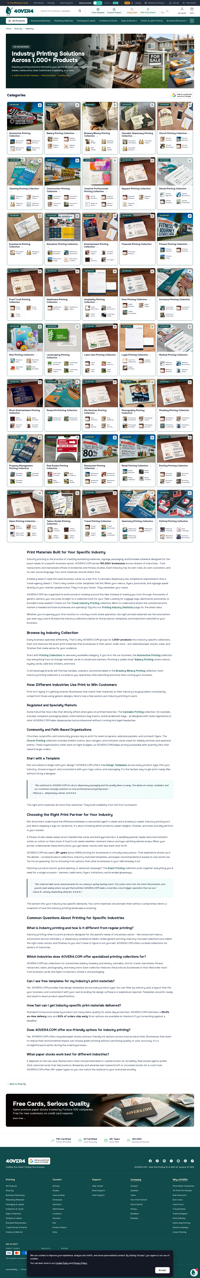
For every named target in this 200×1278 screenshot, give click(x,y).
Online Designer (180, 1213)
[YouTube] (164, 1161)
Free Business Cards (19, 3)
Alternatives (58, 1209)
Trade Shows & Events (16, 1227)
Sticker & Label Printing (152, 20)
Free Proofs (178, 1204)
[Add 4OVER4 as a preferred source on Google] (182, 95)
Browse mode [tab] (85, 3)
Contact (134, 1186)
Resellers (134, 1213)
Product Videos (59, 1227)
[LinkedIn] (185, 1161)
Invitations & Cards (108, 20)
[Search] (79, 11)
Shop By (51, 3)
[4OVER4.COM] (20, 11)
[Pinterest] (192, 1161)
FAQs (55, 1232)
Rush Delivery (179, 1218)
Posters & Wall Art (14, 1232)
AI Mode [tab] (107, 3)
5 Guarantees (179, 1209)
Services (56, 1218)
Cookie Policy (62, 1263)
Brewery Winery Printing (130, 670)
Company (135, 1179)
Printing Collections (50, 655)
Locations (57, 1213)
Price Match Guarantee (183, 1186)
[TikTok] (157, 1161)
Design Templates (116, 765)
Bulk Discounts (179, 1195)
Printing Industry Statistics (118, 607)
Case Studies (59, 1195)
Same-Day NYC (66, 3)
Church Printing (36, 740)
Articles (176, 3)
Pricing (133, 1209)
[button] (194, 1273)
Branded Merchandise (177, 20)
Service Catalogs (180, 1227)
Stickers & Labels (14, 1218)
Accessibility (11, 1269)
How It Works (136, 1204)
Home (8, 28)
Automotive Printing (148, 655)
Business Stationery (40, 20)
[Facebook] (150, 1161)
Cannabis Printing (133, 711)
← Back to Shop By (16, 1084)
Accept (162, 1270)
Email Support (98, 1190)
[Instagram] (178, 1161)
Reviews (134, 1218)
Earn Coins (178, 1199)
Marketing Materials (63, 20)
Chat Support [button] (98, 1195)
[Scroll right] (167, 11)
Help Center (191, 3)
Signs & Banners (129, 20)
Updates (134, 1190)
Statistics (57, 1204)
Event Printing (116, 868)
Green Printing (179, 1232)
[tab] (97, 3)
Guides (56, 1190)
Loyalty (133, 3)
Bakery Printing (144, 659)
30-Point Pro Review (182, 1190)
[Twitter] (171, 1161)
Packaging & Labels (86, 20)
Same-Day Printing (181, 1223)
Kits (54, 1223)
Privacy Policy (80, 1263)
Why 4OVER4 (180, 1179)
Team (133, 1195)
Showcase (57, 1199)
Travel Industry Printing (85, 603)
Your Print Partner (138, 1199)
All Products (39, 3)
